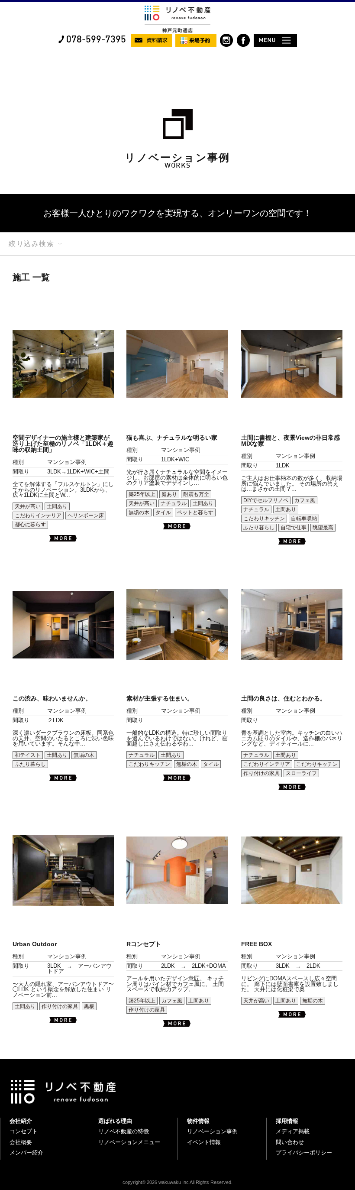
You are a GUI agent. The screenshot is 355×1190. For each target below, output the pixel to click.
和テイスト (28, 755)
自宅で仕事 (294, 528)
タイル (163, 512)
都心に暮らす (30, 525)
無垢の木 (139, 512)
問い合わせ (290, 1142)
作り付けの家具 (261, 773)
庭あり (169, 494)
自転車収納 (304, 519)
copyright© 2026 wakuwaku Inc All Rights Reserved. (177, 1182)
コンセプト (24, 1131)
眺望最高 (323, 528)
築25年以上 (142, 494)
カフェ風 (304, 500)
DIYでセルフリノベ (265, 500)
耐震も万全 (196, 494)
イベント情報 (204, 1142)
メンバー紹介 (26, 1152)
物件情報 (198, 1121)
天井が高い (28, 506)
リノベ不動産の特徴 (123, 1131)
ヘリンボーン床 (86, 515)
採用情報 (287, 1121)
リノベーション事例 (212, 1131)
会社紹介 (21, 1121)
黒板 (89, 1006)
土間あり (57, 506)
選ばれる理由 (115, 1121)
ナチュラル (174, 503)
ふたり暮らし (258, 528)
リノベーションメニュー (129, 1142)
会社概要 (21, 1142)
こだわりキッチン (264, 519)
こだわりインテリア (38, 515)
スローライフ (301, 773)
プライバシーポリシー (304, 1152)
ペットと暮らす (195, 512)
